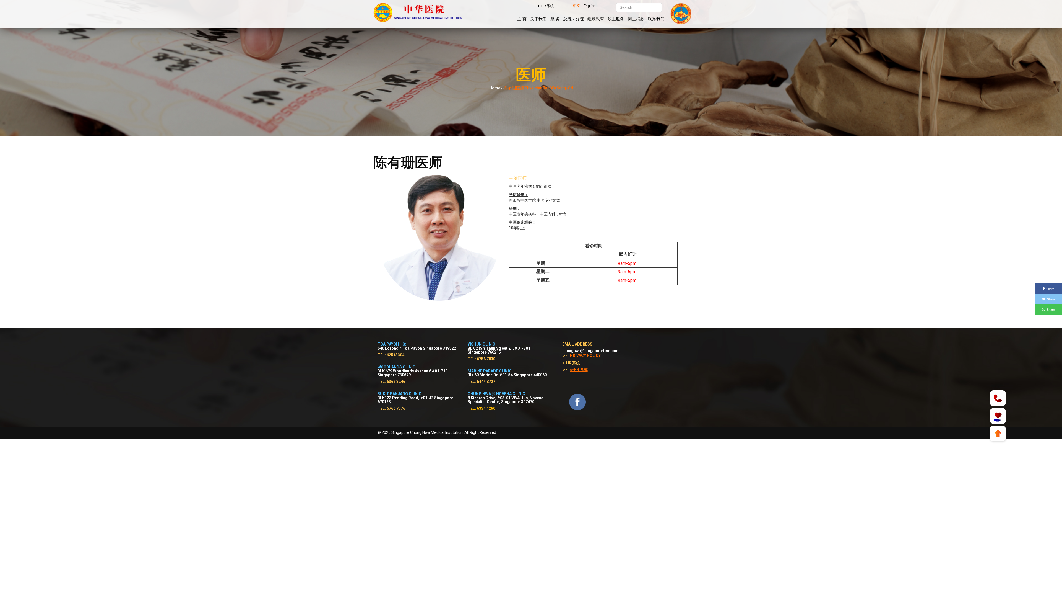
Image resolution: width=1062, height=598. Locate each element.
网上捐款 (636, 19)
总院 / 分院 (573, 19)
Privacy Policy (585, 355)
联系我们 (656, 19)
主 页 (522, 19)
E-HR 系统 (546, 6)
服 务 (555, 19)
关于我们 (538, 19)
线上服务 (616, 19)
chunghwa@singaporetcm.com (591, 351)
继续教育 (595, 19)
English (589, 6)
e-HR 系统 (579, 369)
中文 (576, 6)
